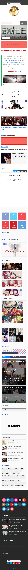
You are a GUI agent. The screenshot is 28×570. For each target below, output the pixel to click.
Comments (22, 356)
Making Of (10, 478)
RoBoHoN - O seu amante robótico (15, 458)
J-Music (22, 475)
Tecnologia (5, 485)
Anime (3, 468)
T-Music (17, 482)
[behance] (19, 1)
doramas (16, 62)
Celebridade (16, 468)
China (21, 468)
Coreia (11, 471)
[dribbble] (15, 1)
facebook (24, 171)
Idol (17, 475)
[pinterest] (10, 1)
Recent (14, 356)
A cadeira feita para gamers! (14, 446)
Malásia (17, 478)
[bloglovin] (12, 1)
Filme (18, 473)
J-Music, (16, 35)
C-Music (9, 468)
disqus (20, 171)
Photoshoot (11, 480)
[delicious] (23, 1)
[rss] (17, 1)
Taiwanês (23, 482)
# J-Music (6, 135)
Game (13, 475)
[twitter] (6, 1)
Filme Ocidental (6, 475)
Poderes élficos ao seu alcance (15, 440)
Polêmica (18, 480)
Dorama (13, 473)
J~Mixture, (21, 35)
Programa (10, 482)
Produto (4, 482)
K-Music (4, 478)
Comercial (5, 471)
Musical (4, 480)
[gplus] (8, 1)
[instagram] (21, 1)
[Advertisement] (14, 205)
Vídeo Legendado (19, 485)
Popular (5, 356)
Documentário (5, 473)
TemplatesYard (12, 566)
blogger (15, 171)
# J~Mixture (12, 135)
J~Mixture (18, 71)
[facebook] (4, 1)
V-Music (12, 485)
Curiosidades (17, 471)
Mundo (22, 478)
